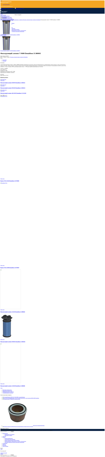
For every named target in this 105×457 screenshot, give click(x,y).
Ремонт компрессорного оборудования (12, 29)
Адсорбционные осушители (8, 392)
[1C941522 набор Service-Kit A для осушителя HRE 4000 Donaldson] (8, 398)
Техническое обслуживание (10, 439)
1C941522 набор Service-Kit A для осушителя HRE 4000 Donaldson (26, 398)
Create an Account (3, 452)
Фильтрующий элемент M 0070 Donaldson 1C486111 (12, 82)
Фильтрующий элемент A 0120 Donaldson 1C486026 (12, 311)
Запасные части (6, 19)
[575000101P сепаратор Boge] (6, 399)
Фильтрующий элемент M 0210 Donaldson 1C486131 (12, 88)
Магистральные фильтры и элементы (16, 19)
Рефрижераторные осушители (8, 391)
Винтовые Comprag (8, 435)
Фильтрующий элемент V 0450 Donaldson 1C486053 (10, 34)
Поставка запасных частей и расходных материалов (14, 31)
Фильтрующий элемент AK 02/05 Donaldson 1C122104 (13, 93)
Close (1, 388)
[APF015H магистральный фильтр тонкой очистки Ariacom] (7, 426)
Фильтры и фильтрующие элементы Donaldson (32, 19)
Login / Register (5, 446)
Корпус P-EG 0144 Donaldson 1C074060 (9, 180)
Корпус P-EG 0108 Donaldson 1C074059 (9, 267)
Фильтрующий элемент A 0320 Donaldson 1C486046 (12, 385)
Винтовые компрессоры (7, 389)
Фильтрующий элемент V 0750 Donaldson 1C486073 (10, 50)
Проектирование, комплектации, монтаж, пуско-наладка (15, 30)
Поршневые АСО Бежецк (9, 434)
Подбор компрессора (9, 438)
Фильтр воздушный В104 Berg (38, 425)
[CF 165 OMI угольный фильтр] (8, 397)
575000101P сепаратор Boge (15, 399)
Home (1, 19)
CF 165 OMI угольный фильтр (19, 397)
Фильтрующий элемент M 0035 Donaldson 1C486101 (12, 341)
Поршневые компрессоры (7, 390)
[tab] (35, 59)
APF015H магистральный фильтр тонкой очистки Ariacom (22, 426)
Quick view (2, 80)
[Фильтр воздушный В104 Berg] (18, 425)
